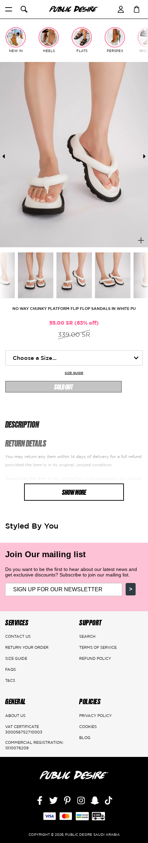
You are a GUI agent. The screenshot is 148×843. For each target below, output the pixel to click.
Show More (74, 492)
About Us (15, 716)
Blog (85, 738)
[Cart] (136, 9)
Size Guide (74, 373)
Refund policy (95, 658)
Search (87, 636)
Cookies (88, 727)
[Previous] (3, 156)
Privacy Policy (95, 716)
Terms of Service (98, 647)
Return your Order (27, 647)
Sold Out (63, 386)
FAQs (10, 669)
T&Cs (10, 680)
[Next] (144, 156)
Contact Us (18, 636)
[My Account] (120, 9)
